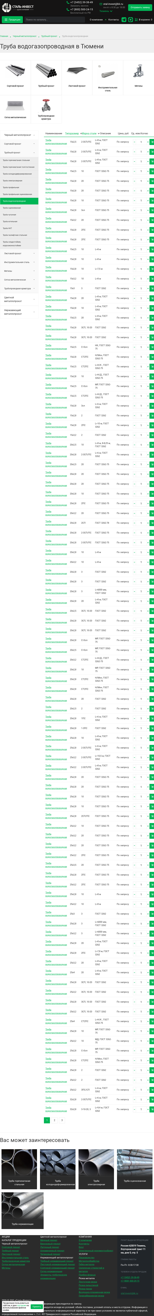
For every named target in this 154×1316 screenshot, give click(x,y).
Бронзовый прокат (50, 1243)
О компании (96, 19)
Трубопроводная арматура (17, 288)
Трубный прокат (49, 36)
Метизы (8, 271)
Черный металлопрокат (25, 36)
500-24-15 (81, 9)
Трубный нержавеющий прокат (57, 1261)
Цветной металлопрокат (13, 299)
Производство (86, 1257)
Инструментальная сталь (16, 262)
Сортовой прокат (12, 144)
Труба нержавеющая (22, 1224)
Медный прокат (48, 1240)
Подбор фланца (87, 1275)
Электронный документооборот (96, 1250)
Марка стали (89, 133)
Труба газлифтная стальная (15, 235)
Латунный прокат (49, 1247)
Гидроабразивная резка (91, 1295)
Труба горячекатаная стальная (16, 160)
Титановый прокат (50, 1254)
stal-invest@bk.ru (113, 4)
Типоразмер (72, 133)
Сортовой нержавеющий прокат (57, 1268)
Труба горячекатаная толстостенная (18, 167)
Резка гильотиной (88, 1285)
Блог (81, 1247)
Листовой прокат (12, 253)
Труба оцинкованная (12, 208)
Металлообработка (89, 1261)
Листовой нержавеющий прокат (57, 1264)
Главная (4, 36)
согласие (21, 1305)
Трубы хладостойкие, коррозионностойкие (12, 244)
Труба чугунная (9, 215)
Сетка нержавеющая (51, 1271)
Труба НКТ (7, 228)
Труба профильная (11, 187)
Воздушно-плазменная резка (94, 1292)
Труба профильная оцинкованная (17, 194)
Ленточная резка (88, 1281)
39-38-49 (81, 2)
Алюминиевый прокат (52, 1250)
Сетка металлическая (15, 280)
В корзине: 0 (145, 19)
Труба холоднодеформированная (17, 174)
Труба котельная (10, 221)
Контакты (113, 19)
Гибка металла (86, 1264)
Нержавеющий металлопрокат (13, 312)
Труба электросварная (12, 181)
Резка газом (85, 1288)
